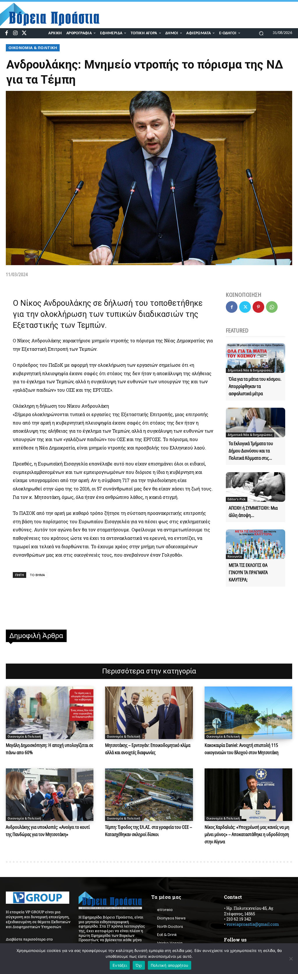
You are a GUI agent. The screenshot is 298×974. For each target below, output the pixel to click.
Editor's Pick (237, 499)
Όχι (139, 965)
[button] (261, 33)
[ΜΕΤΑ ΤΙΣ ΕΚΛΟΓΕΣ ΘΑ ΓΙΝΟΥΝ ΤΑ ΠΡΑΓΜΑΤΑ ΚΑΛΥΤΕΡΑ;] (255, 544)
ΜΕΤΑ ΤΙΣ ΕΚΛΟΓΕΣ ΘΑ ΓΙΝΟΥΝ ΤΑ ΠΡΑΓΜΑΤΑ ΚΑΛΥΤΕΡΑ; (248, 572)
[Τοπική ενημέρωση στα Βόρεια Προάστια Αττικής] (53, 14)
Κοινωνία (235, 556)
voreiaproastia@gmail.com (252, 924)
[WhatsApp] (272, 307)
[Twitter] (24, 33)
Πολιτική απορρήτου (170, 965)
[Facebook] (6, 33)
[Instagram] (15, 33)
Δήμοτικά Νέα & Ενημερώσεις (250, 370)
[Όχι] (291, 959)
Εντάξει (120, 965)
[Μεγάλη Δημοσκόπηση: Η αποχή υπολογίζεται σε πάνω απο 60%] (49, 713)
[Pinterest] (258, 307)
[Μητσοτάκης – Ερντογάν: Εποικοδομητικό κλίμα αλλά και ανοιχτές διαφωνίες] (149, 713)
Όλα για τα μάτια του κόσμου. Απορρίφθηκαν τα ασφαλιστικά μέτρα (255, 386)
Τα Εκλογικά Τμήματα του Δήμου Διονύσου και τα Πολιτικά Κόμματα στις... (251, 450)
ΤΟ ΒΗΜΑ (37, 575)
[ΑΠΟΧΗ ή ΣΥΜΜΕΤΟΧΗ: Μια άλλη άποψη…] (255, 487)
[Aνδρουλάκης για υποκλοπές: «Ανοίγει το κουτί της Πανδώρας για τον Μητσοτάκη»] (49, 794)
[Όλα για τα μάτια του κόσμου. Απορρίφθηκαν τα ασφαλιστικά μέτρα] (255, 358)
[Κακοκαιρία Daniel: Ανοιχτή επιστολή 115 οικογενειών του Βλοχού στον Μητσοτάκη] (248, 713)
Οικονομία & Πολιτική (32, 47)
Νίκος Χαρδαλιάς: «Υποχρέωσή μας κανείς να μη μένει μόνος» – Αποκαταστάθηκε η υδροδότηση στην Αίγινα (247, 834)
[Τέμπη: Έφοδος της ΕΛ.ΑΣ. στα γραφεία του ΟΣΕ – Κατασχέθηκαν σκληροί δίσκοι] (149, 794)
